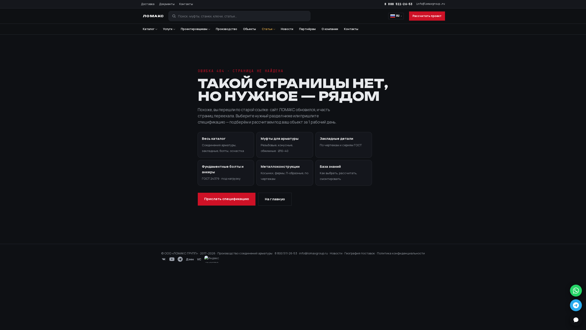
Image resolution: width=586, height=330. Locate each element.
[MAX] (576, 320)
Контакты (186, 4)
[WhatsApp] (576, 291)
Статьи (267, 29)
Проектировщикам (194, 29)
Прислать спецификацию (226, 198)
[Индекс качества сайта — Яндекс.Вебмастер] (214, 259)
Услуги (167, 29)
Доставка (148, 4)
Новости (287, 29)
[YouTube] (171, 259)
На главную (275, 199)
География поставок (360, 253)
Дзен (190, 259)
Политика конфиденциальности (401, 253)
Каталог (149, 29)
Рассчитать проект (427, 16)
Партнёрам (307, 29)
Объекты (249, 29)
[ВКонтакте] (163, 259)
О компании (330, 29)
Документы (167, 4)
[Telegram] (180, 259)
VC (199, 259)
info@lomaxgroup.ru (430, 4)
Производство (226, 29)
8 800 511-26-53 (398, 4)
